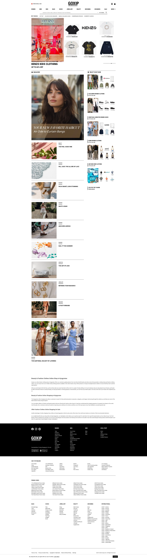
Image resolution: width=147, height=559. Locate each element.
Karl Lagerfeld (91, 466)
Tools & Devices (77, 518)
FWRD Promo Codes (56, 486)
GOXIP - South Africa (106, 535)
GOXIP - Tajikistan (105, 539)
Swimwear (57, 447)
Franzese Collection (106, 465)
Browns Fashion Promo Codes (37, 484)
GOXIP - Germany (105, 517)
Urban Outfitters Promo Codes (80, 494)
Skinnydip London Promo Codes (38, 493)
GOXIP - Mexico (105, 523)
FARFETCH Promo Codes (36, 486)
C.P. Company (104, 463)
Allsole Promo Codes (78, 483)
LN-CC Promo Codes (78, 487)
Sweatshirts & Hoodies (75, 438)
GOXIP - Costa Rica (106, 514)
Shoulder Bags (34, 507)
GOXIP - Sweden (105, 537)
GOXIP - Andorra (105, 507)
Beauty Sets (76, 515)
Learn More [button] (56, 556)
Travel (32, 514)
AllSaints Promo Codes (57, 483)
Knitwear (57, 432)
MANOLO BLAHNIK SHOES (65, 16)
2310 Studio (34, 463)
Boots (46, 518)
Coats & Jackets (58, 435)
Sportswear (57, 434)
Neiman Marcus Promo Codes (58, 490)
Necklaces (61, 508)
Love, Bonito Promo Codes (58, 488)
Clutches (33, 510)
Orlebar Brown (105, 468)
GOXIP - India (104, 520)
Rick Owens (76, 469)
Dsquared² (76, 465)
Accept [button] (115, 556)
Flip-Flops (47, 515)
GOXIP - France (105, 515)
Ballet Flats (47, 508)
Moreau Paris (48, 468)
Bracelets (61, 510)
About (101, 431)
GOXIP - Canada (105, 513)
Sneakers (47, 511)
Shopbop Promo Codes (99, 491)
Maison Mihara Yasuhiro (107, 466)
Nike (74, 468)
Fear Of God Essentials (92, 465)
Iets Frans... (76, 466)
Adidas (60, 463)
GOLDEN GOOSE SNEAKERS (51, 16)
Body (89, 507)
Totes (32, 508)
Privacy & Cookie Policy (43, 552)
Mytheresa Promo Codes (36, 490)
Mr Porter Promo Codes (79, 488)
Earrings (61, 511)
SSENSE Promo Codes (57, 493)
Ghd (46, 466)
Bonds (89, 463)
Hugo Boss (61, 466)
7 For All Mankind (49, 463)
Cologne (89, 514)
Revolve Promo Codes (57, 491)
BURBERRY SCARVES (89, 16)
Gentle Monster (34, 466)
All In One (57, 441)
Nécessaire (61, 468)
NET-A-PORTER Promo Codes (80, 490)
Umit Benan (104, 469)
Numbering (90, 468)
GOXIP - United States (106, 542)
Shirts (71, 432)
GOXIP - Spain (105, 536)
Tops (56, 431)
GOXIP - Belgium (105, 511)
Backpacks (33, 513)
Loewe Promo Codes (99, 487)
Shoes (56, 448)
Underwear (72, 448)
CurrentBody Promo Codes (100, 484)
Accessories (57, 444)
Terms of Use (34, 552)
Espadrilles (47, 513)
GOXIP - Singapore (106, 532)
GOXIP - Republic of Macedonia (108, 530)
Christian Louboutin (49, 465)
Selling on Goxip (103, 434)
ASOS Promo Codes (99, 483)
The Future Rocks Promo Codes (38, 494)
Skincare (75, 508)
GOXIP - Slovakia (105, 533)
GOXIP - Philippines (106, 526)
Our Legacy (33, 469)
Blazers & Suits (73, 434)
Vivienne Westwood (49, 471)
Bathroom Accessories (92, 518)
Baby (86, 431)
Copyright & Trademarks (55, 552)
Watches (72, 450)
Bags (56, 443)
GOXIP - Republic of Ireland (107, 529)
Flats (46, 507)
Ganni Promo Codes (78, 486)
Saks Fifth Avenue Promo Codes (80, 491)
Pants (56, 438)
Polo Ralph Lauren (49, 469)
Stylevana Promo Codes (79, 493)
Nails (75, 514)
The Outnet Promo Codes (57, 494)
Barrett (75, 463)
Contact (102, 435)
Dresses (56, 437)
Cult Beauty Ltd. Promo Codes (80, 484)
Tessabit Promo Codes (99, 493)
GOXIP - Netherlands (106, 524)
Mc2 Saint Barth (34, 468)
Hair (88, 508)
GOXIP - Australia (105, 510)
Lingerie (56, 450)
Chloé (32, 465)
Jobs (101, 432)
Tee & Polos (72, 431)
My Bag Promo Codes (99, 488)
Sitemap (74, 552)
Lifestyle (75, 523)
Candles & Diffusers (78, 521)
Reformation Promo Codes (37, 491)
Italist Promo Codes (99, 486)
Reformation (62, 469)
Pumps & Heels (48, 510)
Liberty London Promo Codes (37, 487)
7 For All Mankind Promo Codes (38, 483)
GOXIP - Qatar (105, 527)
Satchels (33, 511)
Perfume (75, 520)
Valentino (33, 471)
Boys (86, 434)
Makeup (75, 513)
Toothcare (76, 510)
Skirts (56, 440)
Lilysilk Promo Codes (56, 487)
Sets (89, 515)
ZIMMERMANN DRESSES (77, 16)
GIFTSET (42, 16)
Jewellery (57, 445)
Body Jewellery (62, 514)
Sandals (47, 514)
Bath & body (76, 507)
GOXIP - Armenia (105, 508)
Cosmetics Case (77, 517)
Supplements (76, 524)
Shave (89, 511)
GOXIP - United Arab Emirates (108, 540)
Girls (86, 432)
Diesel (60, 465)
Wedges (47, 517)
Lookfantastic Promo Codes (37, 488)
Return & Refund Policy (66, 552)
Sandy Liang (90, 469)
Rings (60, 507)
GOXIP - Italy (104, 521)
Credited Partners (104, 437)
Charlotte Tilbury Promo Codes (59, 484)
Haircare (75, 511)
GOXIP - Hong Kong (106, 518)
